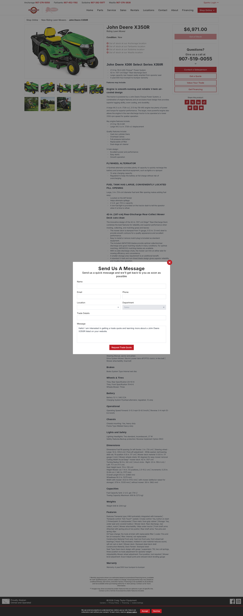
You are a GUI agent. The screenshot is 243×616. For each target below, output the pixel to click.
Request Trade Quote (122, 347)
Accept (145, 611)
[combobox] (98, 307)
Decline (156, 611)
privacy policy (132, 612)
